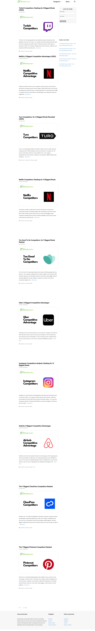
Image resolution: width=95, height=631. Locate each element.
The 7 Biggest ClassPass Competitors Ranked (36, 486)
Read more (38, 48)
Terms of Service (52, 624)
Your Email (62, 11)
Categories (56, 1)
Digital (31, 51)
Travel (34, 467)
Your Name (62, 16)
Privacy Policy (51, 623)
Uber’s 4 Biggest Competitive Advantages (34, 303)
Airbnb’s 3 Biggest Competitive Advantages (35, 426)
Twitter (65, 623)
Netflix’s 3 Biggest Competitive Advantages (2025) (37, 56)
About (67, 1)
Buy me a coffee (67, 624)
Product (50, 621)
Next (26, 607)
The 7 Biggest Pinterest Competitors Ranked (35, 547)
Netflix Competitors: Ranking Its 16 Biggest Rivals (37, 180)
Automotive (22, 160)
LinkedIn (66, 621)
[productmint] (24, 1)
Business (50, 619)
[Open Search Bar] (75, 1)
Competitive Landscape (24, 51)
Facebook (66, 619)
